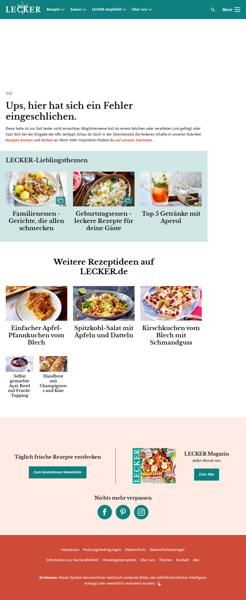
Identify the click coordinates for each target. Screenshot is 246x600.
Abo (196, 560)
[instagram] (141, 512)
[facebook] (105, 512)
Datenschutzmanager (167, 550)
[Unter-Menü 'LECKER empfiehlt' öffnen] (124, 9)
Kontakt (182, 560)
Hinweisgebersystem (119, 560)
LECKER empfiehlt (106, 10)
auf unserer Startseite (133, 140)
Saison (75, 10)
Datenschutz (135, 550)
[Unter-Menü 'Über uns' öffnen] (150, 9)
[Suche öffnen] (213, 9)
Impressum (70, 550)
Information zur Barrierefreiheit (73, 560)
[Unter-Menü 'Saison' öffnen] (84, 9)
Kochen (26, 140)
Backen (47, 140)
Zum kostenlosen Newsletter (58, 472)
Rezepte (53, 10)
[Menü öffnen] (237, 10)
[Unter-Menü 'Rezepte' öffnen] (63, 9)
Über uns (139, 10)
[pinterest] (123, 512)
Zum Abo (206, 474)
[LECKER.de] (23, 9)
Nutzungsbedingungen (102, 550)
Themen (165, 560)
